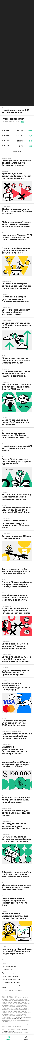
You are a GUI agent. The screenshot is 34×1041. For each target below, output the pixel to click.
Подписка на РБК (7, 969)
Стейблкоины (6, 518)
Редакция (5, 963)
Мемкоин (5, 171)
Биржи (4, 505)
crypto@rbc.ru (19, 1018)
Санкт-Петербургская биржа (14, 1030)
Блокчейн (5, 680)
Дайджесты (5, 369)
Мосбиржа (20, 1029)
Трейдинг (5, 294)
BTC (3, 108)
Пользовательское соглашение (11, 982)
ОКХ (22, 121)
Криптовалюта (6, 158)
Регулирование (6, 606)
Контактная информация (9, 959)
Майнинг (4, 220)
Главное (8, 1039)
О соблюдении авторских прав (11, 979)
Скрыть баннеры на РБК (9, 966)
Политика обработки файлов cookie (12, 990)
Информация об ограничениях (11, 976)
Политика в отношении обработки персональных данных (16, 986)
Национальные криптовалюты (11, 731)
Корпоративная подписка (9, 973)
